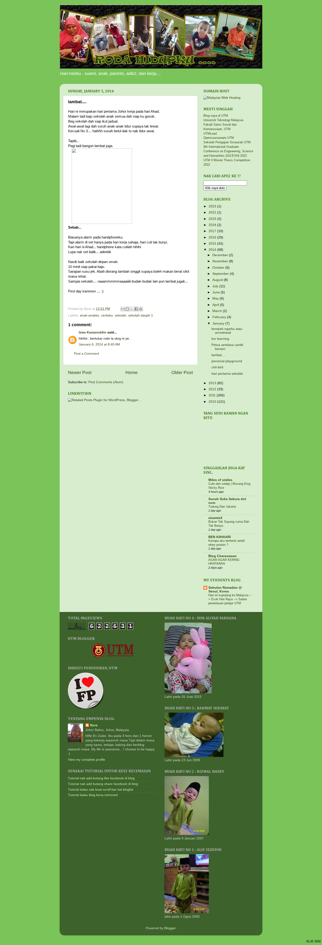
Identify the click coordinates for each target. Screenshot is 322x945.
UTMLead (210, 133)
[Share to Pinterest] (140, 309)
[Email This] (122, 309)
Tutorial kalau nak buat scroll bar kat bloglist (100, 789)
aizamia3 (215, 518)
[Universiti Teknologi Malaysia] (112, 656)
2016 (213, 237)
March (217, 311)
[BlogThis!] (127, 309)
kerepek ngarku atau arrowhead (226, 330)
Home (131, 372)
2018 (213, 225)
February (219, 317)
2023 (213, 206)
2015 (213, 243)
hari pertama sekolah (227, 373)
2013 (213, 383)
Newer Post (79, 372)
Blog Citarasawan (222, 556)
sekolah (120, 315)
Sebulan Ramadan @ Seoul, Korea (225, 589)
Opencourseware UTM (218, 138)
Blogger (170, 928)
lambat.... (218, 355)
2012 (213, 389)
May (216, 298)
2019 (213, 219)
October (218, 267)
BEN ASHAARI (219, 537)
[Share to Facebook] (136, 309)
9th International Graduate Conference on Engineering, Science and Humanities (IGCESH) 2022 (228, 151)
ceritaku (107, 315)
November (220, 261)
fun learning (220, 339)
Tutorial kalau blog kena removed (93, 795)
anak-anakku (89, 315)
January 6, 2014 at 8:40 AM (99, 344)
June (216, 292)
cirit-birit (217, 367)
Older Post (182, 372)
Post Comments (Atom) (105, 382)
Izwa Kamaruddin (92, 332)
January (218, 323)
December (220, 255)
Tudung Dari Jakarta (222, 506)
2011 (213, 395)
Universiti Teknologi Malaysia (223, 120)
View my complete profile (86, 759)
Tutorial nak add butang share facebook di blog (103, 784)
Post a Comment (86, 353)
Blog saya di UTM (215, 115)
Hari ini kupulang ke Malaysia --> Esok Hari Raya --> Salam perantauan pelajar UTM (229, 599)
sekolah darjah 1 (140, 315)
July (215, 286)
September (221, 273)
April (216, 305)
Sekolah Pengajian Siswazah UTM (227, 142)
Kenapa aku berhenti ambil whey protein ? (226, 542)
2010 (213, 401)
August (218, 280)
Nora (94, 725)
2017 (213, 231)
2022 (213, 212)
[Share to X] (131, 309)
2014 (213, 249)
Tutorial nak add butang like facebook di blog (101, 778)
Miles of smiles (220, 480)
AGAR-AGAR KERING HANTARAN (223, 562)
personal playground (226, 361)
